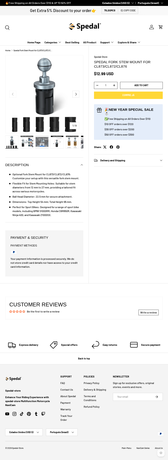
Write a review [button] (148, 312)
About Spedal (68, 396)
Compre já (128, 95)
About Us (159, 448)
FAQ (62, 383)
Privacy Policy (91, 383)
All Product (89, 42)
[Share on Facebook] (111, 147)
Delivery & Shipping (95, 389)
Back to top (84, 358)
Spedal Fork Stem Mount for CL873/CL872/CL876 (33, 50)
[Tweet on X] (105, 147)
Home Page (34, 42)
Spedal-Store (100, 56)
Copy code (130, 10)
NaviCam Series (143, 448)
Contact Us (66, 389)
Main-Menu (126, 448)
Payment (65, 402)
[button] (160, 27)
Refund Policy (92, 406)
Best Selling (72, 42)
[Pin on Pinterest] (118, 147)
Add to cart (141, 85)
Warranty (65, 409)
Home (7, 50)
